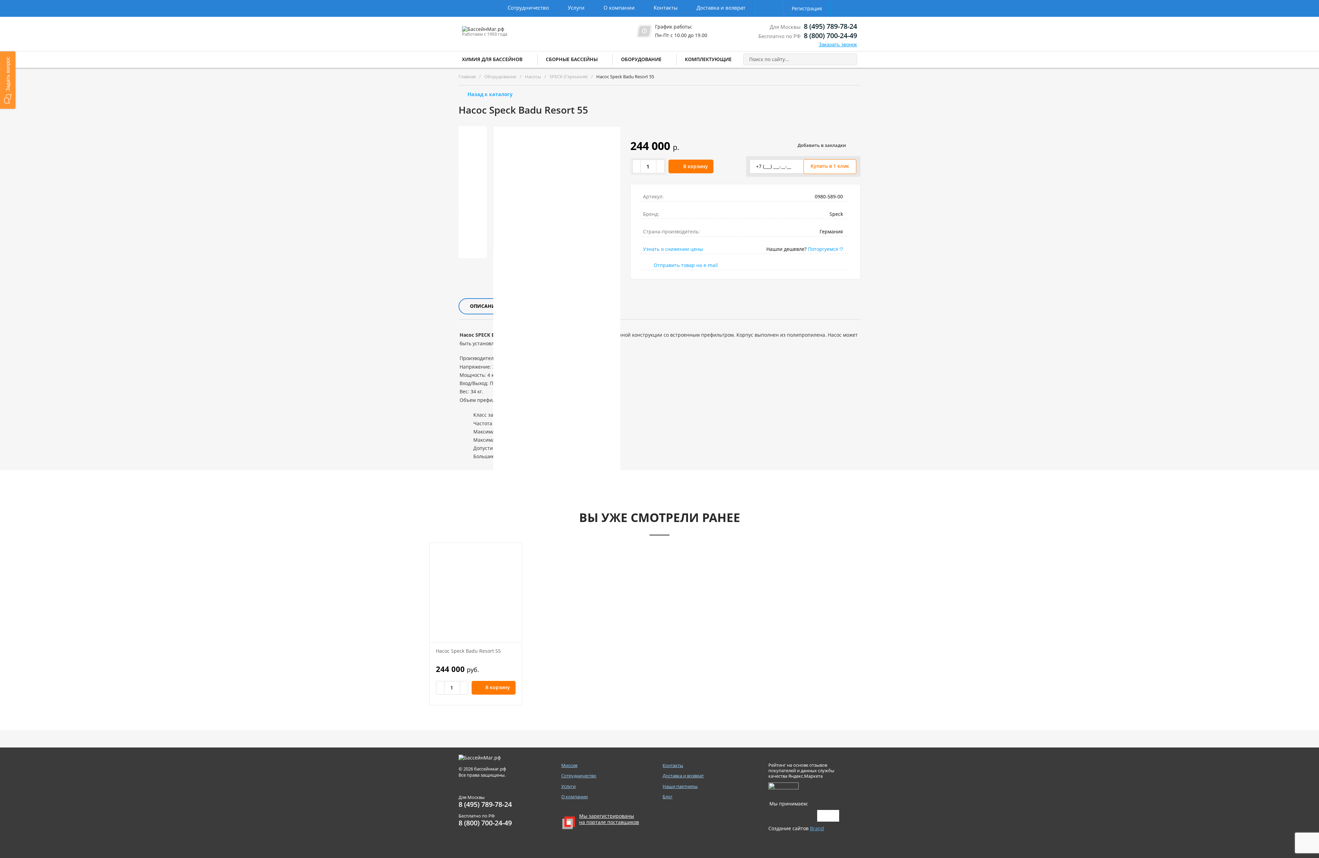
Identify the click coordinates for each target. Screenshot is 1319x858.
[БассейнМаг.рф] (504, 32)
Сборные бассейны (572, 59)
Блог (668, 797)
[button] (7, 80)
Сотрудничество (528, 7)
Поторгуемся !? (825, 249)
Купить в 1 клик (830, 166)
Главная (467, 76)
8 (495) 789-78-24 (830, 26)
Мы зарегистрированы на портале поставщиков (609, 819)
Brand (817, 828)
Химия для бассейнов (492, 59)
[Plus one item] (660, 166)
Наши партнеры (680, 786)
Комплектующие (708, 59)
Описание (484, 306)
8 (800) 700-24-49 (830, 35)
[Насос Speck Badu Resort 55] (476, 592)
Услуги (576, 7)
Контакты (666, 7)
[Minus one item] (637, 166)
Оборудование (641, 59)
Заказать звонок (838, 44)
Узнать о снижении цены (673, 249)
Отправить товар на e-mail (686, 265)
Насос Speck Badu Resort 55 (468, 651)
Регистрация (807, 8)
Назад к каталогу (489, 94)
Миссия (569, 765)
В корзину (695, 166)
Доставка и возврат (721, 7)
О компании (619, 7)
